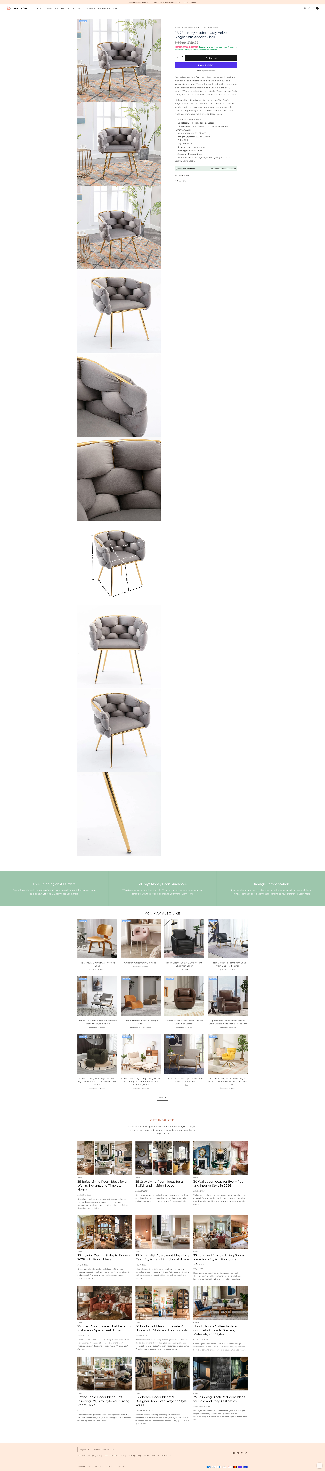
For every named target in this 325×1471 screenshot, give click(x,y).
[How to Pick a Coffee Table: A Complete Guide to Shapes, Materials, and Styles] (220, 1303)
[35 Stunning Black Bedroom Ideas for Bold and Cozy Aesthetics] (220, 1374)
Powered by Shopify (117, 1467)
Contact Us (166, 1455)
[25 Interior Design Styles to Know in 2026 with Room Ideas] (104, 1232)
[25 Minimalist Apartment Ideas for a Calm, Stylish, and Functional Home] (162, 1232)
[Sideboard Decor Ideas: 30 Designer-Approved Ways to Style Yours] (162, 1374)
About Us (81, 1455)
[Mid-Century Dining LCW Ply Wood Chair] (97, 938)
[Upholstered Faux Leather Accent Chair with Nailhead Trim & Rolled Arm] (228, 996)
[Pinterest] (242, 1453)
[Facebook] (233, 1453)
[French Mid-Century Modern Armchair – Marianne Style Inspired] (97, 996)
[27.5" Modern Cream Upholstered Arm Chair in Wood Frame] (184, 1054)
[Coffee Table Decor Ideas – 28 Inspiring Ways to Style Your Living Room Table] (104, 1374)
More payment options (206, 71)
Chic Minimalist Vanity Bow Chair (140, 963)
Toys (115, 8)
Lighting (38, 8)
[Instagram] (238, 1453)
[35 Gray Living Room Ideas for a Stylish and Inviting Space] (162, 1158)
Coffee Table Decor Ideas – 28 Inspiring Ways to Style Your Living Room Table (103, 1401)
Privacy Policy (135, 1455)
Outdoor (76, 8)
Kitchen (89, 8)
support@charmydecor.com (169, 2)
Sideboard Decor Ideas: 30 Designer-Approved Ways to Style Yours (161, 1401)
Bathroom (103, 8)
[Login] (305, 8)
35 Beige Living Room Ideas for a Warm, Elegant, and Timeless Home (102, 1185)
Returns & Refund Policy (115, 1455)
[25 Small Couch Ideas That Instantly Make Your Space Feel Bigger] (104, 1303)
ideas (79, 1178)
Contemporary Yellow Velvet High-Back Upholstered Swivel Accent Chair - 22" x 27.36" (227, 1081)
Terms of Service (151, 1455)
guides (196, 1323)
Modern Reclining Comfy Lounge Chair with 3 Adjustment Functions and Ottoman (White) (140, 1081)
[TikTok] (246, 1453)
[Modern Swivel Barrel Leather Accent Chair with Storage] (184, 996)
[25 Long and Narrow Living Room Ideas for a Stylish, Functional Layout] (220, 1232)
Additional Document (186, 168)
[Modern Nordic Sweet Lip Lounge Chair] (141, 996)
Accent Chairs (196, 27)
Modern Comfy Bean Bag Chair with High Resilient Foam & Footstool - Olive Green (97, 1081)
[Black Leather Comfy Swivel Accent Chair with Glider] (184, 938)
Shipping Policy (95, 1455)
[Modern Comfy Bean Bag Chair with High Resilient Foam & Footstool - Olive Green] (97, 1054)
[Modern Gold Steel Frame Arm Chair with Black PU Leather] (228, 938)
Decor (64, 8)
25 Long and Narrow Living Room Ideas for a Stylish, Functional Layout (218, 1259)
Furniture (51, 8)
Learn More (72, 894)
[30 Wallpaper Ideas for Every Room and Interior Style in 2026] (220, 1158)
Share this (181, 181)
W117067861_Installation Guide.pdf (223, 168)
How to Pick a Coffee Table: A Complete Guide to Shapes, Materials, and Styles (215, 1330)
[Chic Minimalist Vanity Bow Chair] (141, 938)
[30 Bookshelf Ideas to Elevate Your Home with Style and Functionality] (162, 1303)
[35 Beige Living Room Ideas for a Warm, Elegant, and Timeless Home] (104, 1158)
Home (177, 27)
